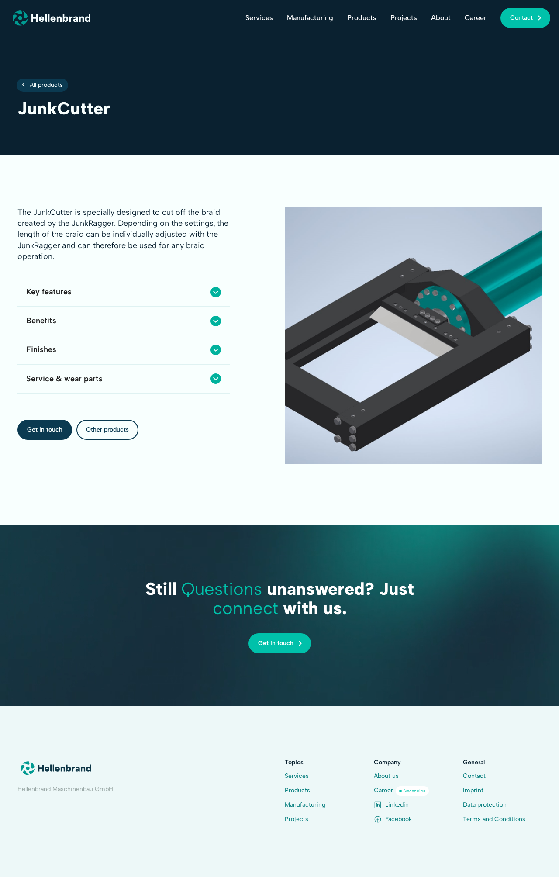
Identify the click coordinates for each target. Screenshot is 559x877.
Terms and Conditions (494, 819)
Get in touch (44, 429)
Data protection (485, 804)
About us (386, 776)
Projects (403, 18)
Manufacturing (310, 18)
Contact (474, 776)
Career (476, 18)
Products (361, 18)
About (441, 18)
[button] (123, 292)
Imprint (473, 790)
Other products (107, 429)
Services (259, 18)
